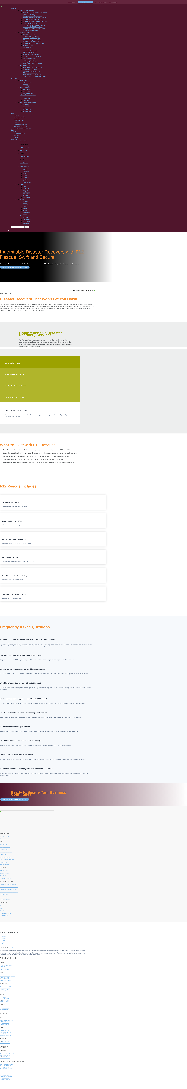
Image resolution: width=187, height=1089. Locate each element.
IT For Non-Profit (4, 894)
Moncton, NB (26, 221)
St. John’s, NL (27, 225)
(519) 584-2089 (5, 1078)
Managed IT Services (5, 873)
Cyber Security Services (6, 870)
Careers (16, 122)
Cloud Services (3, 875)
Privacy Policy (3, 862)
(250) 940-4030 (5, 1008)
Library (16, 137)
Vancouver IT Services (5, 991)
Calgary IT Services (4, 1024)
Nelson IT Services (4, 969)
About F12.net (3, 844)
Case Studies (3, 910)
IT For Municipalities (5, 899)
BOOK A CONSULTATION (85, 2)
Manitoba (25, 217)
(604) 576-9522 (5, 989)
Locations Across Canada (6, 852)
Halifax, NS (26, 223)
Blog (12, 130)
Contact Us (14, 139)
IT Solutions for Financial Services (8, 884)
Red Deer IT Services (5, 1043)
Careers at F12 (3, 854)
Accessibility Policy (4, 864)
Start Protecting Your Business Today (14, 799)
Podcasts (16, 135)
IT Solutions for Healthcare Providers (9, 887)
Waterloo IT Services (5, 1079)
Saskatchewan (27, 219)
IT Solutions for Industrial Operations (8, 889)
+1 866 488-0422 (6, 1056)
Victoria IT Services (4, 1009)
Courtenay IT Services (5, 980)
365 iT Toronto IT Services (6, 1068)
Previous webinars (19, 133)
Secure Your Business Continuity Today (15, 267)
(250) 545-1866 (5, 1000)
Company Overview (19, 117)
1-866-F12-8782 (71, 2)
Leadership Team (19, 120)
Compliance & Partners (20, 124)
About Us (16, 115)
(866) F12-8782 (5, 836)
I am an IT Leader (113, 2)
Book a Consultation (5, 839)
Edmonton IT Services (5, 1035)
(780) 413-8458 (5, 1033)
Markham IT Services (5, 1058)
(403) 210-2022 (5, 1023)
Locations (17, 119)
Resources (14, 132)
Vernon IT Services (4, 1001)
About (12, 113)
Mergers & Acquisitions (20, 126)
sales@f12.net (24, 163)
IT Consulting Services (5, 878)
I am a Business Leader (101, 2)
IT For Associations (4, 897)
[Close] (8, 230)
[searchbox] (17, 227)
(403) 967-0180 (5, 1041)
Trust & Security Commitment (22, 128)
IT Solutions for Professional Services (9, 892)
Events (1, 908)
